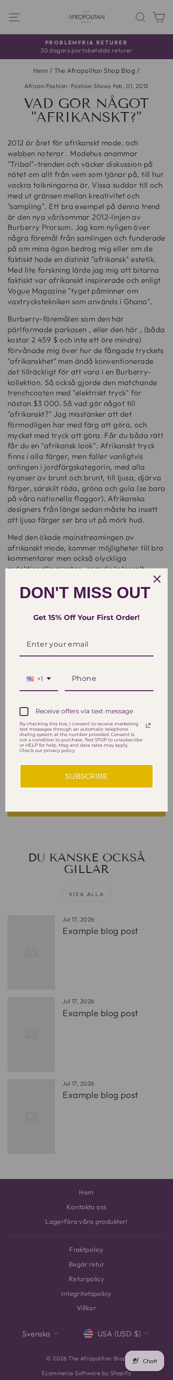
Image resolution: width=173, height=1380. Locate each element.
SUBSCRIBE (86, 776)
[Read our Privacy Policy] (148, 725)
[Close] (157, 579)
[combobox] (39, 679)
